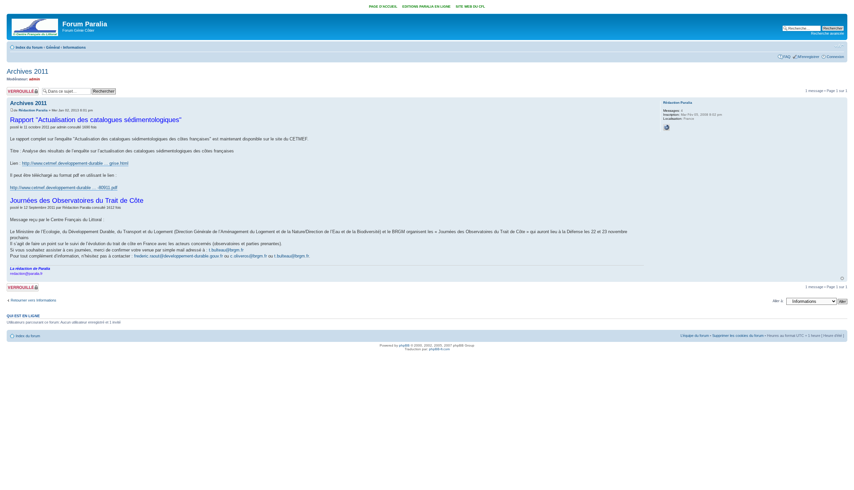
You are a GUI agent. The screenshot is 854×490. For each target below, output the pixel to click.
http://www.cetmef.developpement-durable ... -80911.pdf (63, 187)
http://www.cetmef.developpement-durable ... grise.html (75, 163)
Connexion (835, 57)
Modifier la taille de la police (839, 46)
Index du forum (29, 47)
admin (34, 79)
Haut (842, 278)
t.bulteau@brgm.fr (226, 250)
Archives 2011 (27, 71)
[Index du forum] (35, 26)
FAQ (787, 57)
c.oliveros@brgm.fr (248, 256)
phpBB (404, 345)
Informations (74, 47)
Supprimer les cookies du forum (738, 336)
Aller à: (778, 301)
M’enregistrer (808, 57)
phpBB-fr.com (439, 349)
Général (53, 47)
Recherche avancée (827, 33)
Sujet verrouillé (18, 89)
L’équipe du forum (695, 336)
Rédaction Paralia (33, 110)
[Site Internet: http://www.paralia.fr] (666, 127)
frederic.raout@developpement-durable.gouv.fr (178, 256)
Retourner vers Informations (33, 300)
